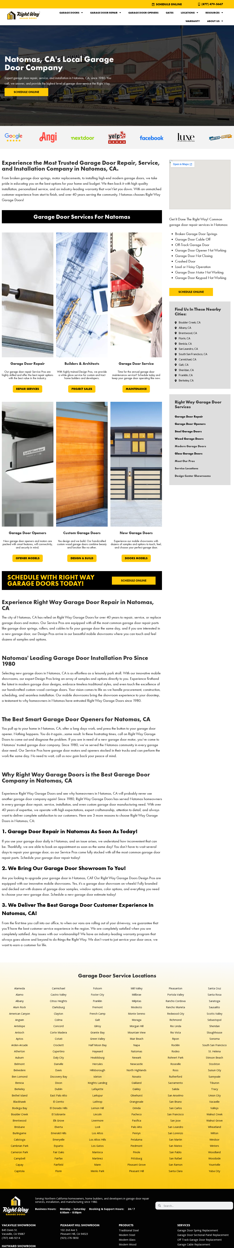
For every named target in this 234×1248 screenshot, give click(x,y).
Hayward (97, 1051)
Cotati (58, 1038)
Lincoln (97, 1114)
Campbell (19, 1158)
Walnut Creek (214, 1114)
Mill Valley (136, 988)
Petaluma (136, 1139)
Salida (175, 1089)
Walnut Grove (214, 1120)
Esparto (58, 1146)
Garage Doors (69, 12)
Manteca (97, 1152)
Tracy (214, 1089)
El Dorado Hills (58, 1108)
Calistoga (19, 1139)
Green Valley (97, 1038)
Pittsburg (136, 1158)
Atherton (19, 1051)
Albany (20, 1001)
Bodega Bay (19, 1108)
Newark (136, 1057)
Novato (136, 1076)
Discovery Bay (58, 1076)
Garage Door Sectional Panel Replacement (203, 1235)
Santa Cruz (214, 988)
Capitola (19, 1171)
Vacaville (214, 1101)
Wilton (214, 1133)
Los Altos (97, 1133)
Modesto (136, 1007)
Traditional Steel (129, 1230)
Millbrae (136, 994)
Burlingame (19, 1133)
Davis (58, 1070)
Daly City (58, 1057)
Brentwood (19, 1120)
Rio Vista (175, 1032)
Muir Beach (136, 1038)
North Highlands (136, 1070)
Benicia (19, 1083)
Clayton (58, 1013)
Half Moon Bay (97, 1045)
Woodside (214, 1158)
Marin (97, 1164)
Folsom (97, 988)
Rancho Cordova (176, 1001)
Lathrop (97, 1101)
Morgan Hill (137, 1026)
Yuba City (214, 1171)
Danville (58, 1064)
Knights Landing (97, 1083)
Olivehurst (137, 1095)
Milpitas (136, 1001)
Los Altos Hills (97, 1139)
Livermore (97, 1120)
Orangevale (136, 1101)
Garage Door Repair (104, 12)
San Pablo (175, 1152)
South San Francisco (214, 1045)
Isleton (97, 1076)
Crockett (58, 1045)
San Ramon (175, 1164)
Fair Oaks (58, 1152)
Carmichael (58, 988)
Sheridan (214, 1026)
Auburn (19, 1057)
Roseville (175, 1064)
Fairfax (58, 1158)
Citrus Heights (58, 1001)
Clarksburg (58, 1007)
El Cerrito (58, 1101)
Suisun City (214, 1070)
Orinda (137, 1108)
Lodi (97, 1127)
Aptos (19, 1038)
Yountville (214, 1164)
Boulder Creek (19, 1114)
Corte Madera (58, 1032)
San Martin (175, 1139)
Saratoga (214, 1001)
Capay (19, 1164)
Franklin (97, 1001)
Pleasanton (175, 988)
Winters (214, 1146)
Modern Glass (127, 1239)
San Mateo (175, 1146)
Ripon (175, 1038)
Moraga (136, 1020)
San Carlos (175, 1108)
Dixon (58, 1083)
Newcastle (136, 1064)
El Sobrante (58, 1114)
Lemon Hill (97, 1108)
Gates (169, 12)
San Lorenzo (175, 1133)
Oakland (136, 1083)
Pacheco (136, 1114)
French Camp (97, 1013)
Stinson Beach (214, 1057)
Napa (136, 1045)
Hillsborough (97, 1070)
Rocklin (175, 1045)
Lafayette (97, 1089)
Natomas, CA (80, 78)
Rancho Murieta (175, 1007)
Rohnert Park (175, 1057)
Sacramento (175, 1083)
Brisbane (19, 1127)
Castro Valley (58, 994)
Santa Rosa (214, 994)
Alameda (19, 988)
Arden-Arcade (19, 1045)
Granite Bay (97, 1032)
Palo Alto (136, 1127)
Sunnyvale (214, 1076)
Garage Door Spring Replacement (197, 1230)
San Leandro (175, 1127)
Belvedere (20, 1070)
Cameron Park (19, 1152)
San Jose (175, 1120)
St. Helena (214, 1051)
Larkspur (97, 1095)
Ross (175, 1070)
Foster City (97, 994)
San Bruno (175, 1101)
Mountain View (137, 1032)
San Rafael (175, 1158)
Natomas (136, 1051)
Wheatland (214, 1127)
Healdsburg (97, 1057)
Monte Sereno (136, 1013)
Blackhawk (19, 1101)
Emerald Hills (58, 1133)
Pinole (136, 1152)
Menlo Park (97, 1171)
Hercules (97, 1064)
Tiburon (214, 1083)
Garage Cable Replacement (193, 1244)
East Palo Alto (58, 1095)
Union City (214, 1095)
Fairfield (58, 1164)
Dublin (58, 1089)
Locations (188, 12)
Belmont (19, 1064)
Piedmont (136, 1146)
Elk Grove (58, 1120)
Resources (212, 12)
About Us (213, 21)
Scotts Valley (214, 1013)
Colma (58, 1020)
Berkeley (19, 1089)
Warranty (193, 21)
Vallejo (214, 1108)
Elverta (58, 1127)
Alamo (19, 994)
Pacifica (136, 1120)
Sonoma (215, 1038)
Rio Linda (175, 1026)
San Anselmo (175, 1095)
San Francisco (175, 1114)
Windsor (214, 1139)
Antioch (19, 1032)
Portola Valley (175, 994)
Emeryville (59, 1139)
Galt (97, 1020)
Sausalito (214, 1007)
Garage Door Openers (143, 12)
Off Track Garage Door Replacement (199, 1239)
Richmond (175, 1020)
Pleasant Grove (136, 1164)
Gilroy (97, 1026)
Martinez (97, 1158)
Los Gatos (97, 1146)
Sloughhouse (214, 1032)
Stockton (214, 1064)
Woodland (214, 1152)
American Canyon (19, 1013)
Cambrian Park (19, 1146)
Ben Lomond (19, 1076)
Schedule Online (26, 92)
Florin (58, 1171)
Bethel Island (19, 1095)
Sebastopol (214, 1020)
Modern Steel (127, 1235)
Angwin (19, 1020)
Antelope (19, 1026)
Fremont (97, 1007)
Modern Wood (127, 1244)
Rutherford (175, 1076)
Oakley (137, 1089)
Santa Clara (175, 1171)
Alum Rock (19, 1007)
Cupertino (59, 1051)
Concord (58, 1026)
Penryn (136, 1133)
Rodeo (175, 1051)
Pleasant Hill (136, 1171)
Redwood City (175, 1013)
